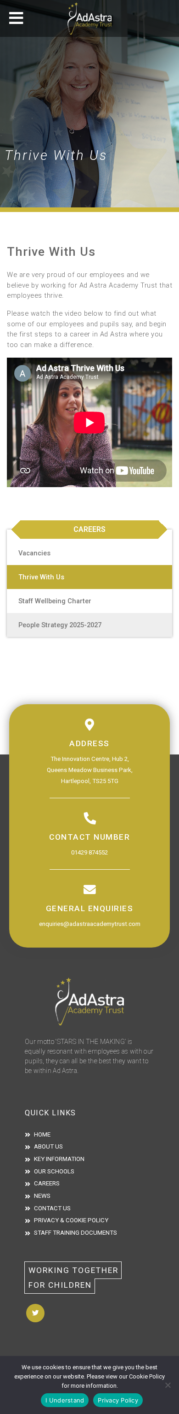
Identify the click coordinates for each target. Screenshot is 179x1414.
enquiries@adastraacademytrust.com (89, 923)
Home (42, 1134)
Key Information (59, 1158)
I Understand (64, 1400)
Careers (47, 1183)
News (42, 1195)
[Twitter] (35, 1313)
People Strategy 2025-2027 (59, 625)
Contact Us (52, 1208)
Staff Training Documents (75, 1232)
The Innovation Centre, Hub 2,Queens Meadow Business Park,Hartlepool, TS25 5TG (90, 769)
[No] (167, 1385)
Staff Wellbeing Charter (54, 601)
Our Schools (54, 1171)
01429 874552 (89, 852)
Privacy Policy (118, 1400)
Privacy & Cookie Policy (71, 1220)
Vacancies (34, 553)
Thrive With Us (41, 577)
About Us (48, 1146)
